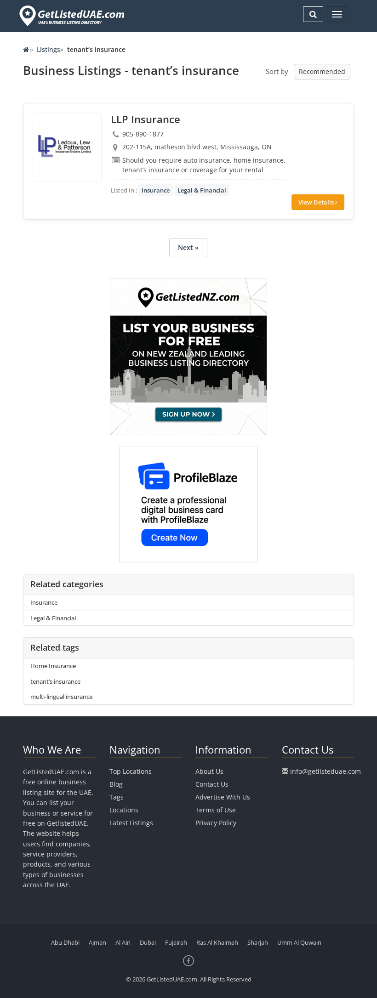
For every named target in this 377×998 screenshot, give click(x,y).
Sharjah (257, 942)
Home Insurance (53, 666)
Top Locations (130, 771)
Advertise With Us (222, 797)
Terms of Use (215, 809)
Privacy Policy (215, 822)
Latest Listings (131, 822)
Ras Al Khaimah (217, 942)
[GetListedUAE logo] (71, 16)
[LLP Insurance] (67, 147)
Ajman (97, 942)
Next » (188, 247)
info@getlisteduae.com (325, 771)
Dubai (148, 942)
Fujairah (176, 942)
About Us (209, 771)
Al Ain (123, 942)
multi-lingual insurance (61, 696)
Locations (123, 809)
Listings (48, 49)
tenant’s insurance (55, 681)
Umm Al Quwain (299, 942)
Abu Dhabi (65, 942)
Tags (116, 797)
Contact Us (211, 784)
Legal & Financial (201, 190)
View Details (316, 202)
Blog (116, 784)
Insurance (156, 190)
